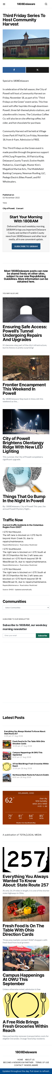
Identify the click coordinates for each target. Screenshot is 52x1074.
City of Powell (9, 208)
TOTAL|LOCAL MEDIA (30, 834)
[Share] (14, 70)
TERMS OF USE (42, 1062)
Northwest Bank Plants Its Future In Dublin (31, 775)
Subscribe (42, 635)
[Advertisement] (26, 672)
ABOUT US (30, 1059)
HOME (20, 1059)
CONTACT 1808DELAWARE (26, 1065)
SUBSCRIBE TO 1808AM (26, 246)
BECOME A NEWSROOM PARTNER (18, 1062)
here (31, 281)
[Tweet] (37, 70)
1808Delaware (26, 4)
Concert (19, 208)
